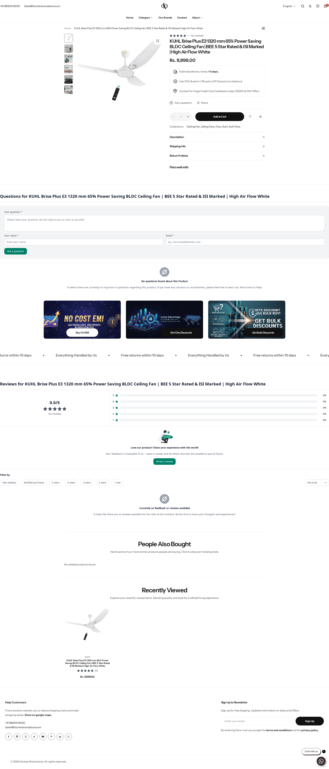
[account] (310, 6)
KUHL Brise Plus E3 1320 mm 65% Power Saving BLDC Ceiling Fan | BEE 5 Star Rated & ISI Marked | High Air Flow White (87, 663)
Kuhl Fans (234, 126)
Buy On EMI (82, 332)
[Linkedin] (60, 736)
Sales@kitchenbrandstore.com (23, 727)
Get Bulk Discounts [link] (263, 332)
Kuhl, (225, 126)
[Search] (302, 6)
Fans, (219, 126)
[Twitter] (25, 736)
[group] (119, 79)
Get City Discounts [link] (181, 332)
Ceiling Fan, (194, 126)
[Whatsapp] (68, 736)
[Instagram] (17, 736)
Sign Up (309, 721)
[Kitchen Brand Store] (164, 6)
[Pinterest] (51, 736)
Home (67, 28)
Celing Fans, (208, 126)
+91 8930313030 (15, 722)
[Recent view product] (317, 6)
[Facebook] (8, 736)
